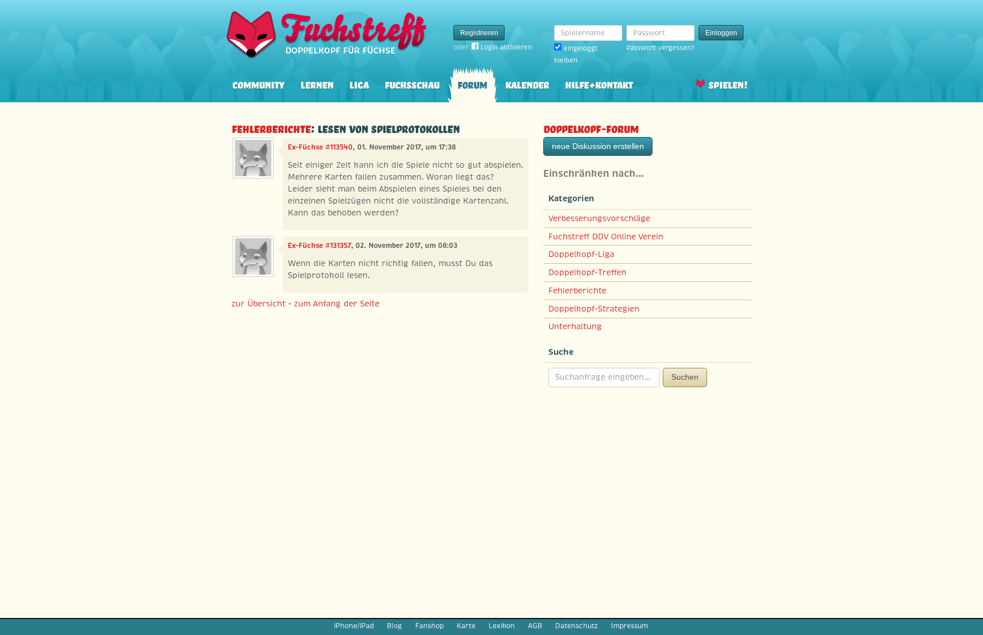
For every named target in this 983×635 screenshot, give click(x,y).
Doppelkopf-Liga (581, 254)
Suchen (685, 376)
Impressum (629, 625)
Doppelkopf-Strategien (593, 309)
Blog (394, 625)
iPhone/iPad (354, 625)
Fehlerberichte (271, 127)
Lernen (316, 84)
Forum (472, 84)
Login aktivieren (506, 47)
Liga (359, 84)
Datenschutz (576, 625)
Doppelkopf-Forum (590, 127)
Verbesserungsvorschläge (599, 218)
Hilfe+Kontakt (599, 84)
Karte (466, 625)
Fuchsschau (412, 84)
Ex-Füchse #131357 (319, 245)
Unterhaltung (575, 326)
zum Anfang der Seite (336, 303)
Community (258, 84)
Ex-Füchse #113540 (320, 147)
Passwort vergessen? (660, 48)
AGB (535, 625)
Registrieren (479, 33)
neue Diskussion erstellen (598, 146)
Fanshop (429, 625)
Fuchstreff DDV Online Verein (605, 236)
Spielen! (727, 84)
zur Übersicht (259, 303)
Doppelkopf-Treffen (587, 272)
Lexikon (502, 625)
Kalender (527, 84)
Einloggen (721, 33)
